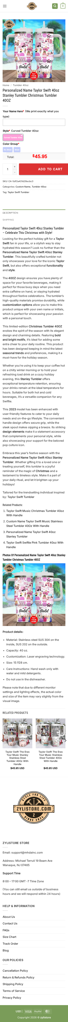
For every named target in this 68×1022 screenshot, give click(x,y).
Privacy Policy (12, 997)
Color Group (11, 143)
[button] (5, 6)
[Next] (65, 747)
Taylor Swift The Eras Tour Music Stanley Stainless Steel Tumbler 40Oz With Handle (17, 758)
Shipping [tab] (8, 219)
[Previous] (3, 747)
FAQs (6, 930)
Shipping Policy (13, 984)
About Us (9, 917)
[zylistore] (31, 6)
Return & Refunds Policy (18, 977)
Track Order (10, 943)
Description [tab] (10, 212)
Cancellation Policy (15, 970)
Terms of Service (14, 991)
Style (6, 130)
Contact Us (10, 923)
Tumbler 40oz (21, 85)
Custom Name (23, 186)
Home (6, 85)
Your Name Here (13, 111)
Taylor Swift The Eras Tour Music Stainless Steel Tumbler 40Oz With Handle (51, 756)
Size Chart (9, 937)
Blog (6, 950)
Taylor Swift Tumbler (18, 192)
